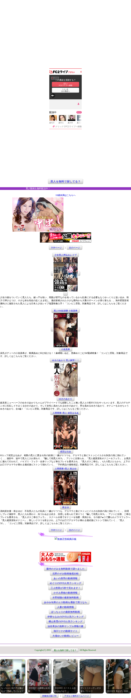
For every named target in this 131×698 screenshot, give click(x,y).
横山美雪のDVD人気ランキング (65, 621)
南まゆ (65, 507)
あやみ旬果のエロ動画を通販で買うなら (65, 602)
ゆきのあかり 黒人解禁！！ (65, 360)
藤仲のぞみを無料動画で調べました (65, 569)
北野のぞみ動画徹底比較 (65, 573)
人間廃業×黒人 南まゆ (65, 468)
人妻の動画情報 (65, 607)
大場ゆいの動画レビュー (65, 636)
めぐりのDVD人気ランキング (65, 583)
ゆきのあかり (65, 399)
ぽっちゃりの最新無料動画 (65, 612)
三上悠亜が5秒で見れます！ (66, 588)
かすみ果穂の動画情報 (65, 592)
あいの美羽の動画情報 (65, 578)
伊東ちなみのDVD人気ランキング (65, 616)
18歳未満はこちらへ (65, 195)
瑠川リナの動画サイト (65, 631)
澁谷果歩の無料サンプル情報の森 (65, 626)
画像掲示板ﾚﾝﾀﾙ (49, 696)
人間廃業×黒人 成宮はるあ (66, 413)
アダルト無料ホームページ (76, 696)
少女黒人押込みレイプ (65, 255)
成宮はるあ (65, 451)
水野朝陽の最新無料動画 (65, 597)
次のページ (74, 247)
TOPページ (56, 247)
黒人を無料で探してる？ (65, 181)
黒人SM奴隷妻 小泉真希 (65, 310)
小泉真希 (65, 349)
